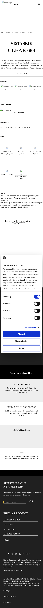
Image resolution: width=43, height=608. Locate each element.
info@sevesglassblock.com (30, 585)
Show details (30, 327)
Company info (7, 583)
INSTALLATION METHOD (12, 571)
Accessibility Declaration (11, 585)
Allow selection (21, 341)
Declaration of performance (15, 127)
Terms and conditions (20, 583)
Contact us (7, 602)
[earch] (12, 4)
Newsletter (9, 596)
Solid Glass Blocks (12, 32)
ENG (16, 4)
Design (2, 32)
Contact (30, 583)
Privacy (37, 583)
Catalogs (6, 590)
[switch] (37, 304)
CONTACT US (18, 223)
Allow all (21, 334)
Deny (21, 348)
